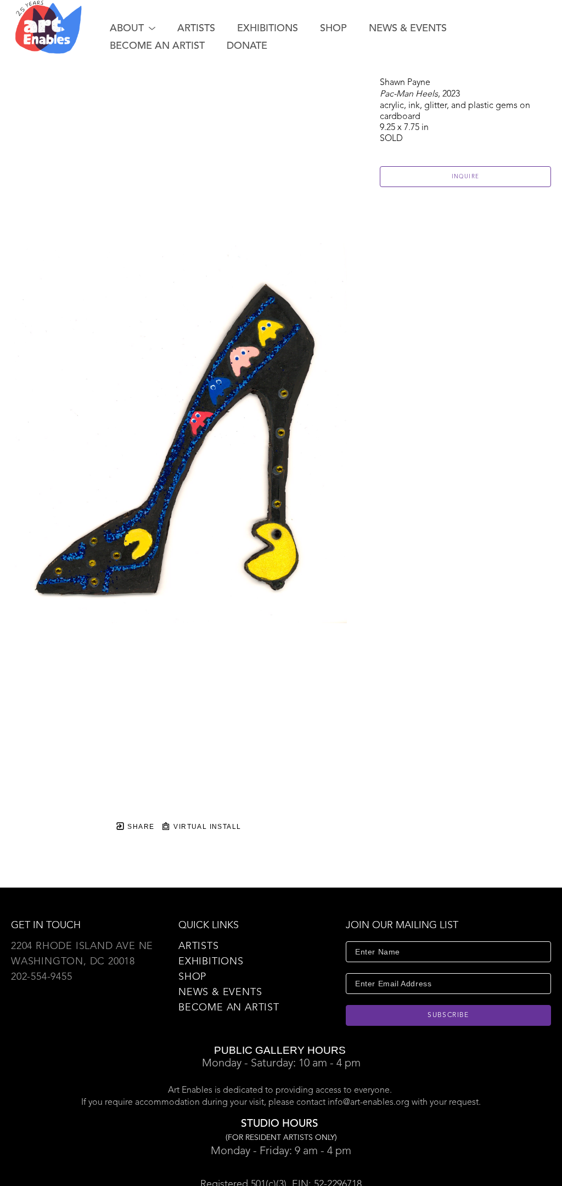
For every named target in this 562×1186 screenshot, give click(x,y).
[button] (132, 28)
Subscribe (448, 1015)
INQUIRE (466, 176)
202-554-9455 (41, 977)
